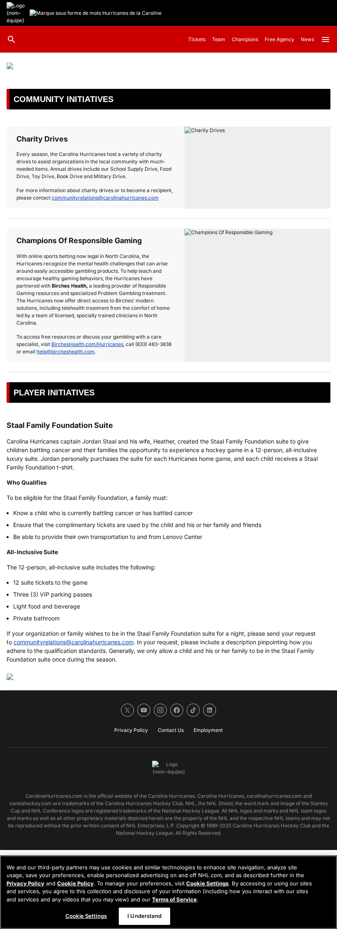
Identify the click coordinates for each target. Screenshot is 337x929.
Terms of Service (174, 899)
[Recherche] (11, 39)
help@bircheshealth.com (66, 351)
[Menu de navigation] (325, 39)
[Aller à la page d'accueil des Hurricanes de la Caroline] (16, 13)
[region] (168, 892)
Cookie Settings (207, 883)
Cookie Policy (75, 883)
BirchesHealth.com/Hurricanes (87, 344)
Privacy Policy (25, 883)
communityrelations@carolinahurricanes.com (105, 198)
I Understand (144, 916)
